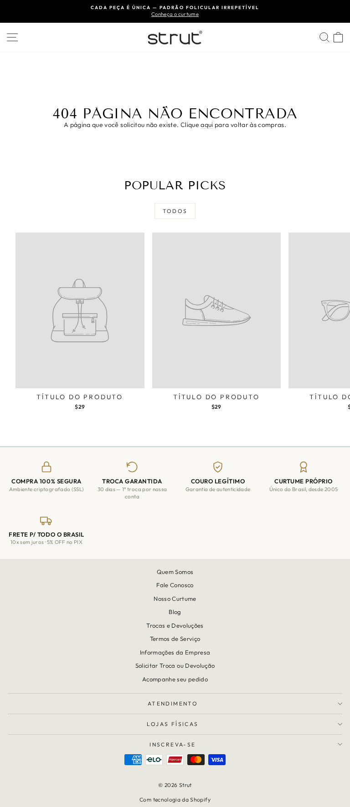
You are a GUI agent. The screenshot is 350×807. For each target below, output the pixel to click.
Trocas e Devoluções (175, 625)
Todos (175, 211)
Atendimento (173, 703)
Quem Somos (175, 571)
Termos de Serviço (175, 638)
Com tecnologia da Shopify (175, 799)
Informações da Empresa (175, 652)
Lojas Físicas (172, 724)
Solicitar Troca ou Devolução (175, 665)
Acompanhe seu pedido (175, 679)
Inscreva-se (172, 744)
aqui (207, 125)
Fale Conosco (174, 585)
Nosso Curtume (175, 598)
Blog (175, 612)
